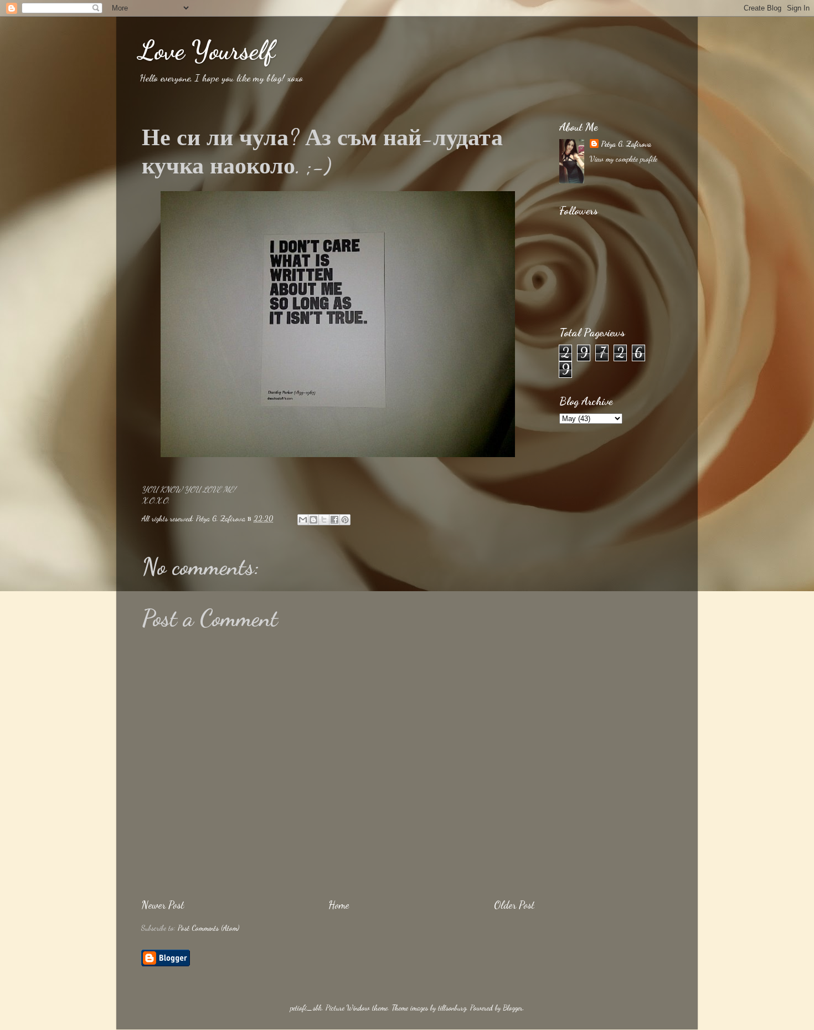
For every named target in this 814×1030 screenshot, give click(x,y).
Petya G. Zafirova (626, 144)
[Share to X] (323, 519)
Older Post (514, 905)
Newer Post (162, 905)
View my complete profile (623, 159)
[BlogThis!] (313, 519)
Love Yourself (206, 50)
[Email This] (302, 519)
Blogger (513, 1007)
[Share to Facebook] (334, 519)
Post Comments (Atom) (208, 928)
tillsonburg (452, 1007)
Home (338, 905)
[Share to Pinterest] (345, 519)
